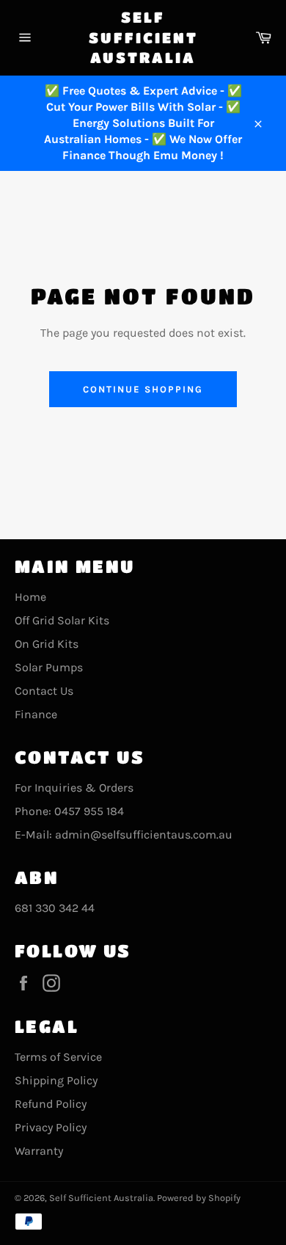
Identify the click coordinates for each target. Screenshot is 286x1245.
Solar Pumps (49, 667)
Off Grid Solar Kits (62, 620)
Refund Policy (51, 1104)
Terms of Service (58, 1057)
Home (30, 597)
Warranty (39, 1151)
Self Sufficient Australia (143, 37)
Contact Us (44, 691)
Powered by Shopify (199, 1197)
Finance (36, 714)
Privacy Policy (51, 1127)
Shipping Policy (56, 1080)
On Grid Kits (46, 644)
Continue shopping (142, 389)
